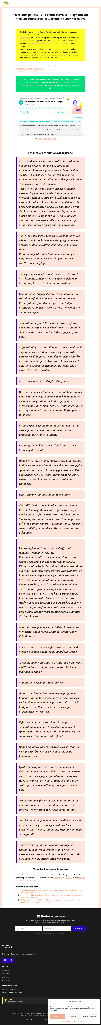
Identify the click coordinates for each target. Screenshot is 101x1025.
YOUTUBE (51, 85)
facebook (68, 878)
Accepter (57, 1017)
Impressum (83, 1021)
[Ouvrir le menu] (97, 3)
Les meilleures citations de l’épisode (30, 69)
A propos (6, 977)
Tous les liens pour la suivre (26, 71)
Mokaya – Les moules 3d (25, 880)
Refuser (73, 1017)
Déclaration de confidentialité (71, 1021)
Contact (5, 980)
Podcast (5, 970)
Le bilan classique (9, 989)
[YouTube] (5, 960)
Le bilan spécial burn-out (12, 993)
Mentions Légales (37, 1020)
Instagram (58, 878)
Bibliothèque (7, 973)
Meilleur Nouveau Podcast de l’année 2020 (48, 43)
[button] (97, 1002)
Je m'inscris (79, 929)
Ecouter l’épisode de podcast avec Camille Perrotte (36, 66)
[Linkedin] (11, 960)
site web (81, 878)
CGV (27, 1020)
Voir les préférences (90, 1017)
